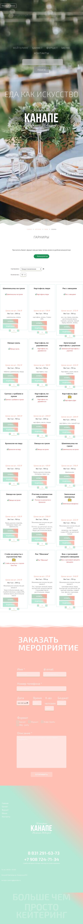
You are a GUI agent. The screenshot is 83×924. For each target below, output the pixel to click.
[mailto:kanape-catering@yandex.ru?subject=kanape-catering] (4, 14)
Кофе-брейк (49, 722)
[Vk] (36, 27)
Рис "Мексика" (42, 554)
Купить (10, 321)
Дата (20, 698)
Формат (22, 717)
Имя (21, 669)
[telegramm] (50, 27)
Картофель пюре (42, 288)
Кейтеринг (21, 47)
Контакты (41, 53)
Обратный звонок (8, 6)
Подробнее (10, 326)
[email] (31, 27)
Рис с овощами (70, 288)
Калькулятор (42, 256)
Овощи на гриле (42, 443)
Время (37, 698)
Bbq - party (24, 725)
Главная (29, 229)
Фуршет (52, 47)
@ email (48, 669)
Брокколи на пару (13, 443)
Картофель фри (69, 393)
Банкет (37, 47)
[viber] (41, 27)
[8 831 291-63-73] (57, 173)
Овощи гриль (13, 343)
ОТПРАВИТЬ (41, 774)
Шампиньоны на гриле (14, 288)
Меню (65, 47)
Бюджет (63, 698)
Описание (24, 733)
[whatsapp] (46, 27)
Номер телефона (29, 683)
